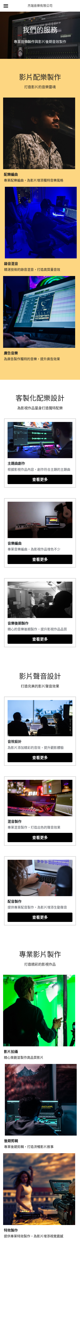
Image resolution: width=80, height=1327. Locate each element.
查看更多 (40, 479)
